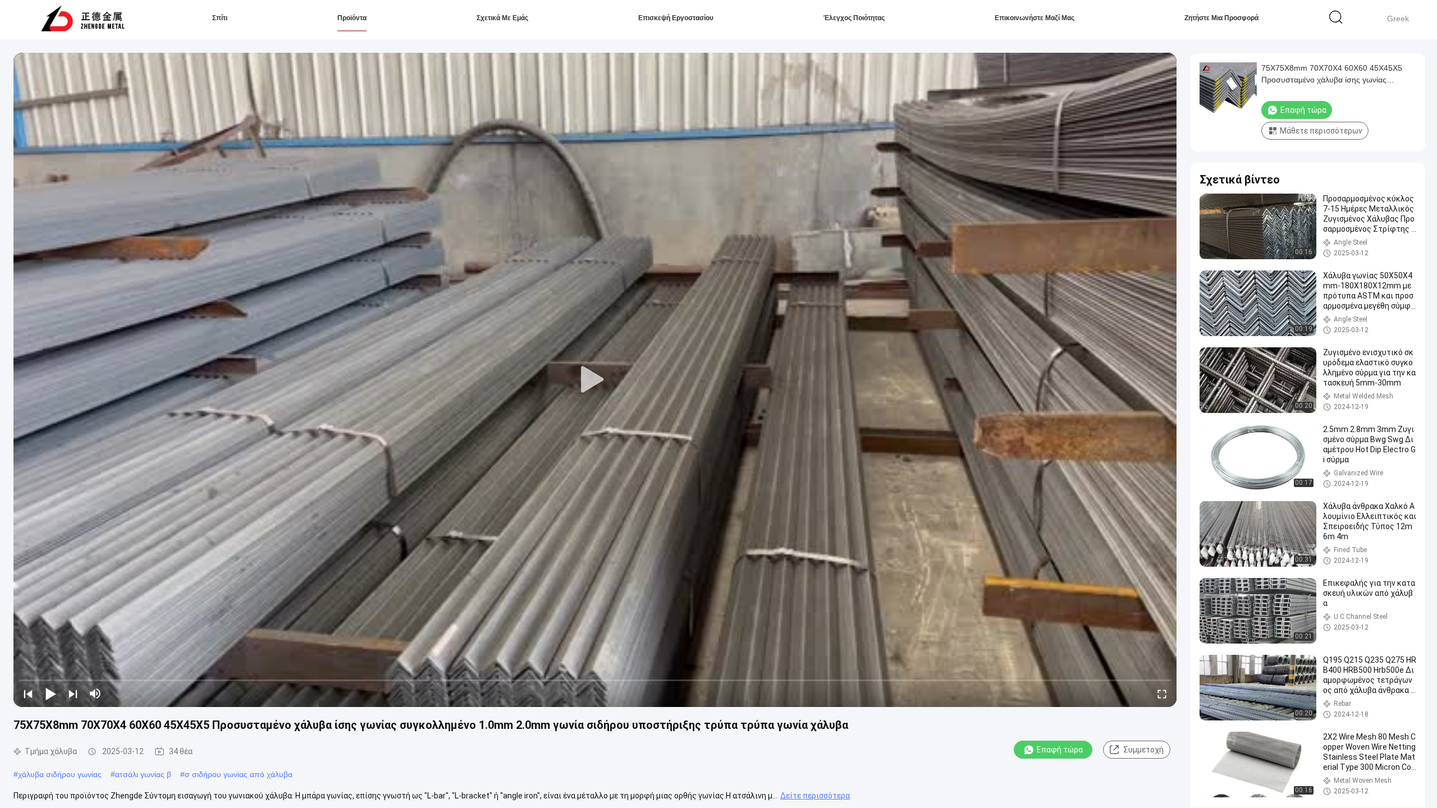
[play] (595, 380)
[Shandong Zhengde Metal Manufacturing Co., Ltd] (83, 19)
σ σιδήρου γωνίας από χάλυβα (238, 774)
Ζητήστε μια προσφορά (1221, 18)
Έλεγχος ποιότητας (854, 18)
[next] (73, 693)
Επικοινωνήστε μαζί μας (1034, 18)
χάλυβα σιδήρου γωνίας (60, 774)
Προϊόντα (352, 18)
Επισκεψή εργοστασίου (675, 18)
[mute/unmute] (95, 693)
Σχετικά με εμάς (502, 18)
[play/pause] (50, 693)
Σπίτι (219, 18)
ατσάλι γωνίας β (143, 774)
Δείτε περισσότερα (815, 795)
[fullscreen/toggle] (1162, 693)
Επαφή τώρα (1060, 749)
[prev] (28, 693)
